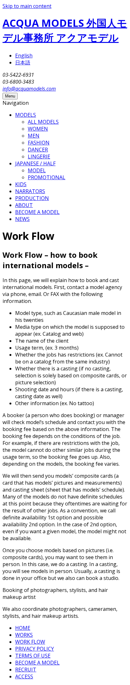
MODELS (25, 114)
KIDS (21, 184)
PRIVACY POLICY (34, 648)
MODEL (37, 170)
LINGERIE (39, 156)
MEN (33, 135)
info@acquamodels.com (29, 88)
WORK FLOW (30, 641)
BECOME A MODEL (37, 212)
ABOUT (24, 205)
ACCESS (24, 676)
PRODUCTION (32, 198)
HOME (22, 627)
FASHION (39, 142)
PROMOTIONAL (46, 177)
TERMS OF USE (32, 655)
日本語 (22, 62)
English (23, 55)
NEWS (22, 219)
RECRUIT (25, 669)
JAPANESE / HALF (35, 163)
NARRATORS (30, 191)
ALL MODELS (43, 121)
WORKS (24, 634)
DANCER (38, 149)
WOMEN (38, 128)
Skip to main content (27, 6)
